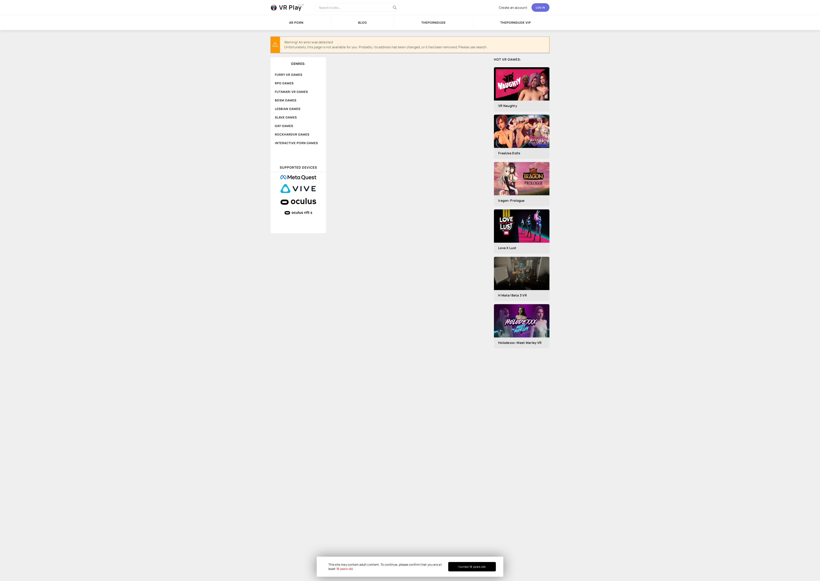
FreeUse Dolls (509, 153)
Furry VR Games (288, 75)
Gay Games (284, 126)
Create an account (513, 7)
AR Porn (296, 22)
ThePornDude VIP (515, 22)
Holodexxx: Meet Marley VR (520, 342)
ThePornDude (433, 22)
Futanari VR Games (291, 92)
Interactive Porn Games (296, 143)
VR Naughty (507, 106)
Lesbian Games (287, 109)
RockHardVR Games (292, 134)
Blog (362, 22)
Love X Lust (507, 248)
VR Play (290, 7)
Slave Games (286, 117)
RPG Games (284, 83)
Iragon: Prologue (511, 200)
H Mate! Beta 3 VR (512, 295)
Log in (540, 7)
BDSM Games (285, 100)
